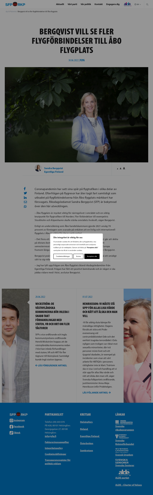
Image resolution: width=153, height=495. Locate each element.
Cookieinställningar (63, 256)
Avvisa (78, 256)
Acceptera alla (92, 256)
